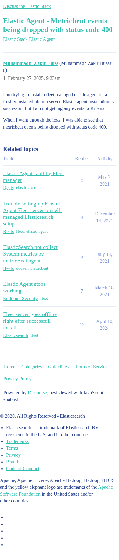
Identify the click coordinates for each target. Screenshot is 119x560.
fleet (20, 231)
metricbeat (39, 268)
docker (22, 268)
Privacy (13, 455)
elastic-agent (27, 188)
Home (9, 366)
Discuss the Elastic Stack (27, 6)
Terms (12, 448)
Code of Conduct (22, 468)
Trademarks (17, 441)
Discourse (37, 392)
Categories (31, 366)
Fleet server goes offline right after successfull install (30, 321)
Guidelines (58, 366)
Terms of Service (91, 366)
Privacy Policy (17, 378)
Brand (12, 461)
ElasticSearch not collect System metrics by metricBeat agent (30, 254)
